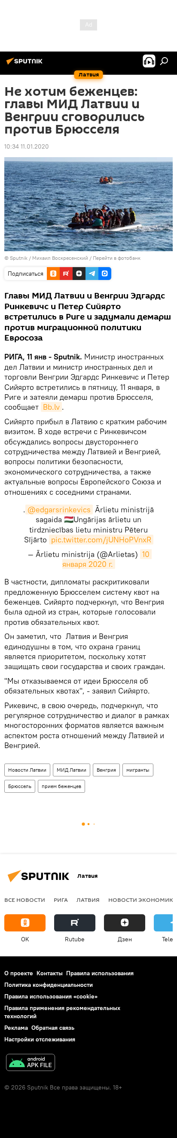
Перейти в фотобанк (116, 258)
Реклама (16, 1028)
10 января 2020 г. (107, 559)
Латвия (88, 900)
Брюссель (19, 786)
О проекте (18, 973)
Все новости (24, 900)
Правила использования (100, 973)
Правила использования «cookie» (51, 996)
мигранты (138, 770)
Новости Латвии (27, 770)
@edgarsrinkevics (59, 509)
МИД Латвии (71, 770)
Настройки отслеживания (39, 1039)
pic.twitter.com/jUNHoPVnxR (101, 540)
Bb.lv (51, 407)
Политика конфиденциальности (48, 985)
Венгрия (106, 770)
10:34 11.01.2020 (26, 146)
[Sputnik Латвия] (25, 64)
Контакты (50, 973)
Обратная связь (52, 1028)
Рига (61, 900)
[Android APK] (30, 1063)
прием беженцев (61, 786)
